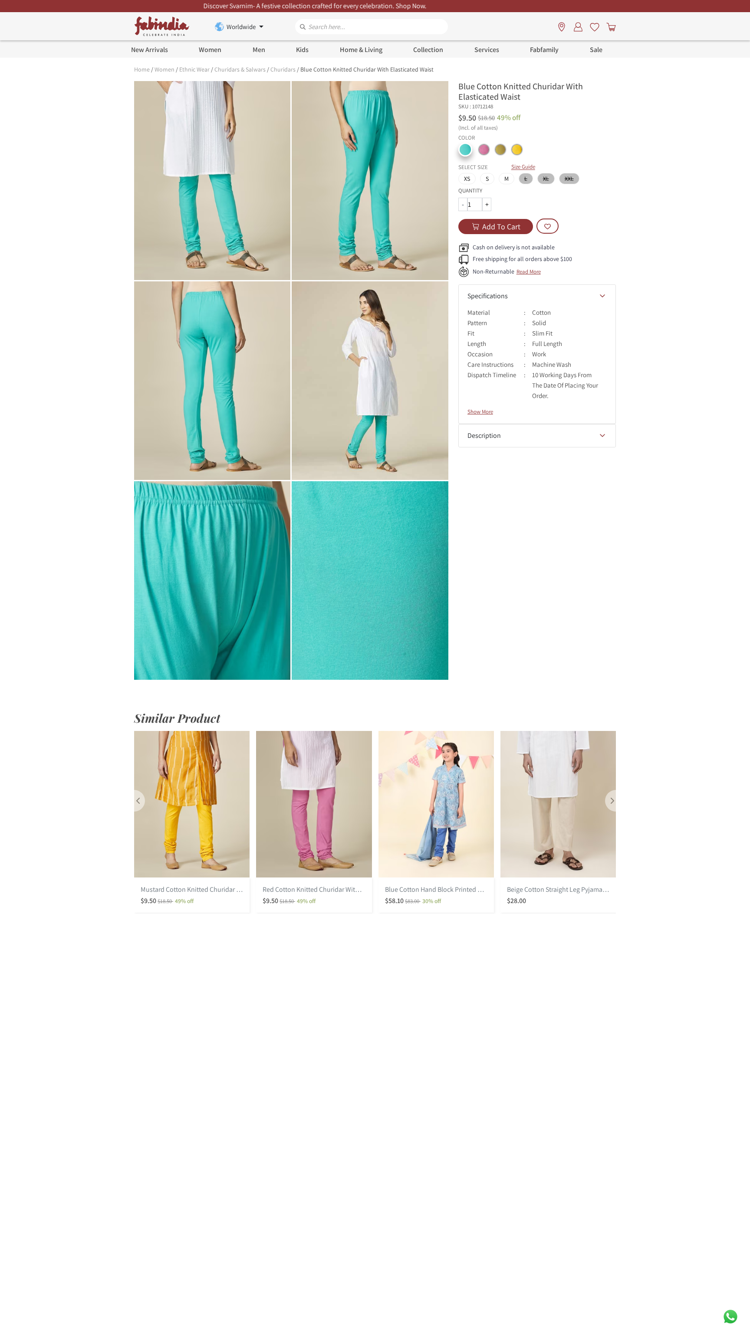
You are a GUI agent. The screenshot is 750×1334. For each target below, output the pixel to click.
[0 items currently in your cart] (609, 26)
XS (467, 179)
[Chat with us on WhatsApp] (730, 1316)
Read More (528, 271)
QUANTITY (470, 190)
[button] (465, 150)
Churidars (283, 69)
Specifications (487, 295)
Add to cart (501, 227)
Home (142, 69)
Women (164, 69)
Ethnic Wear (194, 69)
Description (484, 435)
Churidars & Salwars (240, 69)
